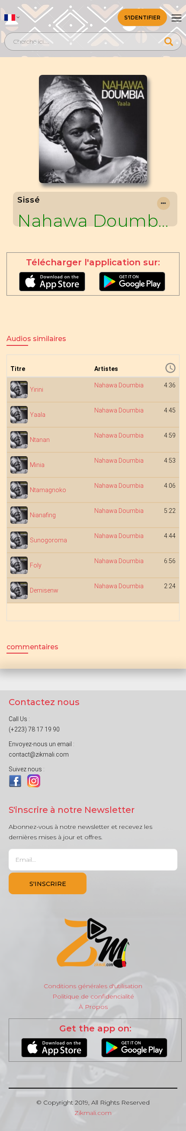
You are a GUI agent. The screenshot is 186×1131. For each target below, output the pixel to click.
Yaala (37, 414)
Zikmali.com (93, 1113)
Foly (36, 565)
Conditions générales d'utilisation (93, 986)
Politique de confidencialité (93, 996)
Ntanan (40, 439)
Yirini (36, 389)
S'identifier (142, 17)
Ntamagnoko (48, 490)
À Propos (93, 1007)
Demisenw (44, 590)
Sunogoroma (48, 540)
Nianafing (43, 515)
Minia (37, 464)
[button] (12, 17)
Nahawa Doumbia (95, 220)
